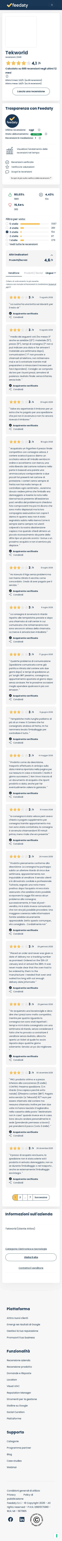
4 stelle (13, 228)
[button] (31, 151)
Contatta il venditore (31, 1268)
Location (12, 1379)
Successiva (41, 1197)
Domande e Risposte (19, 1373)
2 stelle (13, 236)
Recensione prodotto (19, 1367)
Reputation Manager (19, 1392)
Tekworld (16, 52)
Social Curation (16, 1412)
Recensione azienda (18, 1360)
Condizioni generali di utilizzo (23, 1490)
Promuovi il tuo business (21, 1337)
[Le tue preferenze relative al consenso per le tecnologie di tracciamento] (57, 1536)
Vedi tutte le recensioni (23, 244)
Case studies (14, 1461)
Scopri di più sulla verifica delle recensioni (30, 178)
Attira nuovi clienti (17, 1318)
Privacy (11, 1494)
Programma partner (19, 1448)
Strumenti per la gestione (22, 1399)
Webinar (12, 1467)
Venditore (13, 272)
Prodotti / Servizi (33, 272)
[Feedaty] (17, 5)
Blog (9, 1454)
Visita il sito (31, 1257)
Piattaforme (14, 1418)
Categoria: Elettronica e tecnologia (26, 1249)
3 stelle (13, 232)
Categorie (13, 1441)
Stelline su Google (17, 1405)
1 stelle (13, 240)
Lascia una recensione (31, 91)
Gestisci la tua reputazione (22, 1331)
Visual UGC (13, 1386)
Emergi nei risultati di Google (23, 1324)
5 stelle (13, 224)
